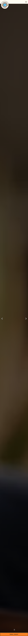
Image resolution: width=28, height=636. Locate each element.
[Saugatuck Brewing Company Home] (5, 5)
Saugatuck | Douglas (14, 323)
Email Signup (14, 634)
